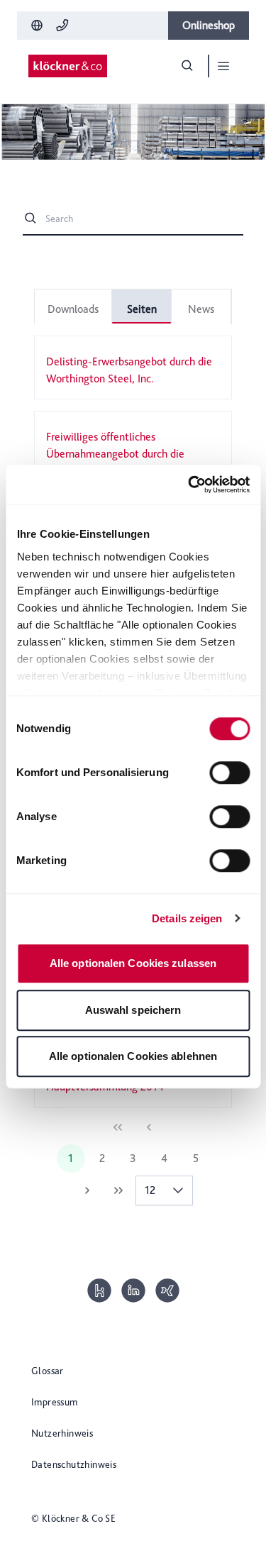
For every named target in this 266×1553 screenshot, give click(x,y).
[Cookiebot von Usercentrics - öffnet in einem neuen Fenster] (189, 484)
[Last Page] (118, 1190)
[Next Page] (87, 1190)
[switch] (229, 772)
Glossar (47, 1370)
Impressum (54, 1402)
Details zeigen (187, 918)
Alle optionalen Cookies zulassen (133, 963)
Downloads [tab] (73, 309)
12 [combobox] (150, 1190)
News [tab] (201, 309)
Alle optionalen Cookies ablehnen (133, 1056)
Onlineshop (208, 25)
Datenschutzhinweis (73, 1464)
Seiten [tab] (142, 309)
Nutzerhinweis (62, 1433)
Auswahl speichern (133, 1010)
